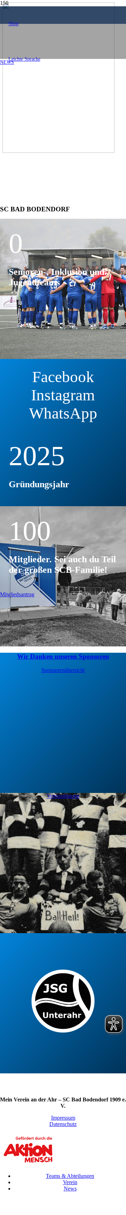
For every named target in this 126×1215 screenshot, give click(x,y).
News (70, 1189)
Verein (70, 1182)
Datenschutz (63, 1124)
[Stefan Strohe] (58, 151)
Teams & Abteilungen (70, 1176)
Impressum (63, 1118)
